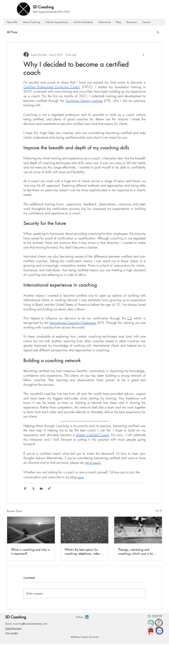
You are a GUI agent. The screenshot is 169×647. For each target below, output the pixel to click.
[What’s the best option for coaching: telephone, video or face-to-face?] (84, 530)
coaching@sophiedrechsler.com (30, 623)
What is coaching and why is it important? (30, 551)
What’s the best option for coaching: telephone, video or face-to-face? (84, 551)
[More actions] (144, 55)
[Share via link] (49, 488)
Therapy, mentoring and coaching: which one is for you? (135, 551)
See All (158, 510)
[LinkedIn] (86, 617)
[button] (157, 32)
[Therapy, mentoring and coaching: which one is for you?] (138, 530)
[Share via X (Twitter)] (33, 488)
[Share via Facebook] (25, 488)
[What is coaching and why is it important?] (31, 530)
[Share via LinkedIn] (41, 488)
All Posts (12, 32)
